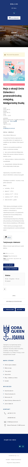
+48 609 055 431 (11, 417)
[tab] (14, 296)
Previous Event (10, 309)
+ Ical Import (8, 265)
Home (5, 35)
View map (13, 121)
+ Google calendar (10, 268)
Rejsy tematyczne (14, 35)
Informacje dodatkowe (14, 301)
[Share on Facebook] (4, 289)
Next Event (19, 309)
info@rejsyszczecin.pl (9, 128)
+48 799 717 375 (12, 413)
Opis (14, 295)
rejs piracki (16, 258)
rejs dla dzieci (9, 258)
